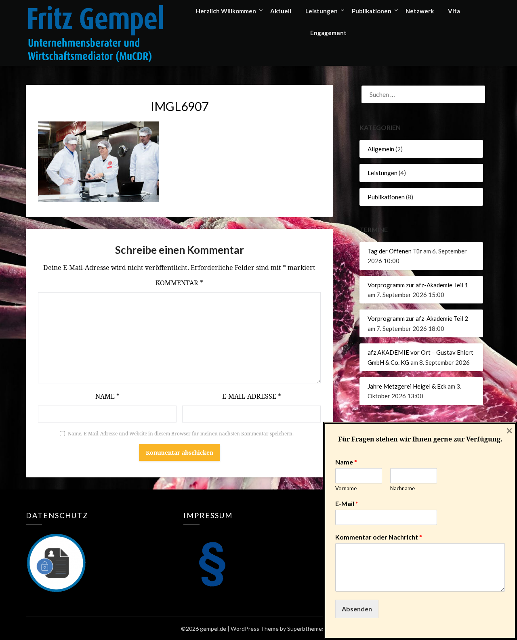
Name (107, 396)
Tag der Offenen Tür (395, 251)
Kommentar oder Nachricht (378, 537)
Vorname (346, 488)
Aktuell (280, 11)
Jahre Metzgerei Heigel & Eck (407, 386)
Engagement (328, 32)
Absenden (357, 609)
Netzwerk (420, 11)
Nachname (402, 488)
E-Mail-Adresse (251, 396)
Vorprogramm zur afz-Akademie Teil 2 (418, 318)
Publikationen (371, 11)
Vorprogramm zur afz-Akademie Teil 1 (418, 285)
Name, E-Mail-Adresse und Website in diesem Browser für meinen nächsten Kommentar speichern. (181, 433)
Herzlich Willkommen (226, 11)
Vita (454, 11)
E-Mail (346, 503)
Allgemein (381, 149)
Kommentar (179, 282)
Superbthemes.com (311, 628)
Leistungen (321, 11)
